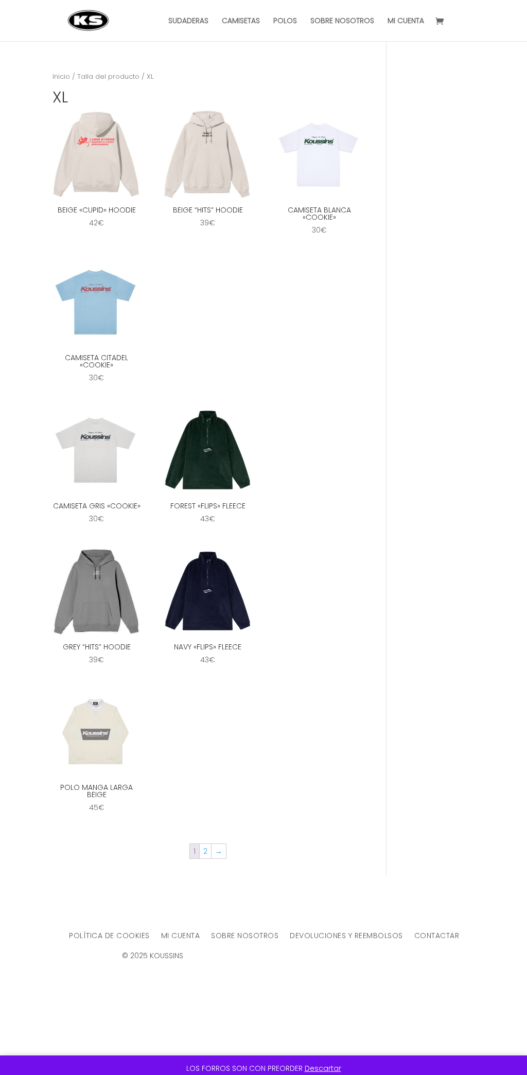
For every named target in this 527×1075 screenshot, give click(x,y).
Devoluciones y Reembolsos (346, 936)
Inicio (61, 76)
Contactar (437, 936)
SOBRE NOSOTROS (342, 21)
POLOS (285, 21)
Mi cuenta (180, 936)
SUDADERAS (188, 21)
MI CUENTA (406, 21)
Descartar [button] (323, 1068)
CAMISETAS (241, 21)
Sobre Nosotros (244, 936)
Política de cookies (109, 936)
